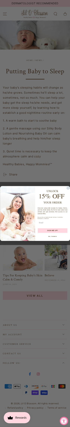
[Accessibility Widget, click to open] (64, 421)
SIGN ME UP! (52, 230)
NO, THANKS (52, 236)
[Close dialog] (68, 188)
